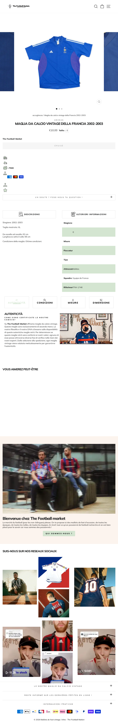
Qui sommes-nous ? (59, 533)
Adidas (59, 120)
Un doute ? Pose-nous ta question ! (59, 197)
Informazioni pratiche (58, 704)
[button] (17, 301)
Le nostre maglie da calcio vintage (58, 686)
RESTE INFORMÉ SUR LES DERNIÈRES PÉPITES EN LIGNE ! (58, 695)
